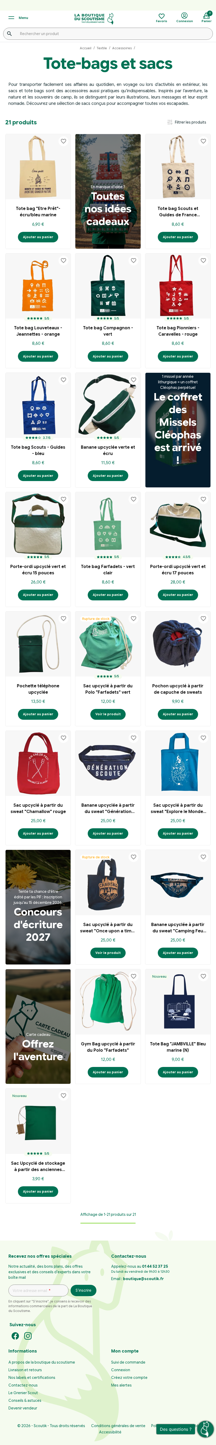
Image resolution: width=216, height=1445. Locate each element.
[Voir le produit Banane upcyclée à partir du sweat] (107, 763)
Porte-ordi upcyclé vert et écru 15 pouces (38, 570)
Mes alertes (121, 1385)
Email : (137, 1278)
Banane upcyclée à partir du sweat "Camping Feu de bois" (177, 928)
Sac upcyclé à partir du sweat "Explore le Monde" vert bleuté (178, 809)
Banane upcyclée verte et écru (108, 450)
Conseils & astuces (24, 1400)
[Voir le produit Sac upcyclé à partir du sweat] (38, 763)
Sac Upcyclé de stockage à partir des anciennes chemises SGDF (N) (38, 1167)
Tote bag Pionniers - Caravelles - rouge (177, 331)
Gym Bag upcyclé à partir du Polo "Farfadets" (108, 1047)
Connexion (120, 1370)
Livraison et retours (25, 1370)
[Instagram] (28, 1335)
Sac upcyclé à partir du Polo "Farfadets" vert (107, 689)
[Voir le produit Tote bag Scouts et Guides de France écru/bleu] (177, 166)
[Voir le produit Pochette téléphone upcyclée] (38, 644)
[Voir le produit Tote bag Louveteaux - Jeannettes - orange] (38, 286)
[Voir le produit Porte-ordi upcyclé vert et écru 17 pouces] (177, 524)
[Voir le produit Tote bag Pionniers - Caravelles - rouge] (177, 286)
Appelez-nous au (139, 1266)
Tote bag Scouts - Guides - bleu (38, 450)
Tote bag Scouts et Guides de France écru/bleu (178, 212)
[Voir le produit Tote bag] (38, 166)
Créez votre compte (129, 1377)
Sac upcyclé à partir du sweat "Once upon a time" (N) (108, 928)
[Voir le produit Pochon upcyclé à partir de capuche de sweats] (177, 644)
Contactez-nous (23, 1385)
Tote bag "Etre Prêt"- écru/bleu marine (38, 212)
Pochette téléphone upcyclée (38, 689)
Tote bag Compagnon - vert (108, 331)
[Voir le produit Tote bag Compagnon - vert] (107, 286)
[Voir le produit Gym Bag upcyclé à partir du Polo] (107, 1001)
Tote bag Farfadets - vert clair (108, 570)
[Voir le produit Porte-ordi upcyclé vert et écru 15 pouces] (38, 524)
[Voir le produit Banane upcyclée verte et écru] (107, 405)
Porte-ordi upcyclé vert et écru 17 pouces (178, 570)
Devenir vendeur (22, 1408)
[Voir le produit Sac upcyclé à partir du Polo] (107, 644)
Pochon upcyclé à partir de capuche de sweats (177, 689)
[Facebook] (15, 1335)
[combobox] (108, 34)
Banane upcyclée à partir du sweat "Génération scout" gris (108, 809)
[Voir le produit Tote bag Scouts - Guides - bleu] (38, 405)
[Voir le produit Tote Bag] (177, 1001)
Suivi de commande (128, 1362)
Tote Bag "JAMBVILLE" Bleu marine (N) (178, 1047)
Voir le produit (108, 714)
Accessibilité (110, 1432)
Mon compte (125, 1351)
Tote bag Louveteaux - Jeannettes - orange (38, 331)
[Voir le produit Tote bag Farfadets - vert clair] (107, 524)
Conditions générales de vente (118, 1425)
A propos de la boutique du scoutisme (41, 1362)
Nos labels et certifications (31, 1377)
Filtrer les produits (186, 122)
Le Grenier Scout (23, 1392)
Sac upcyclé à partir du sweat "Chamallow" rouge (38, 808)
